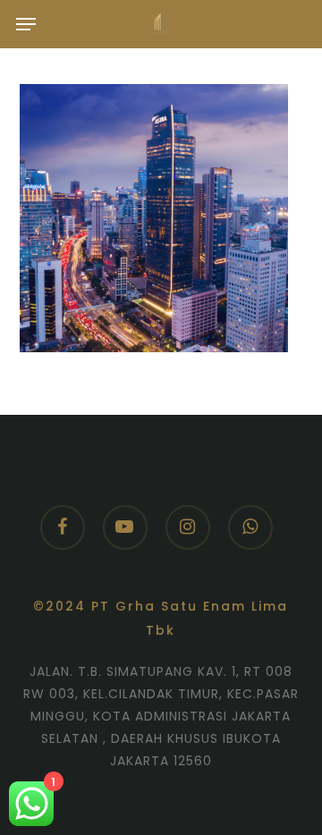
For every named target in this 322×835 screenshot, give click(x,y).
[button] (26, 24)
